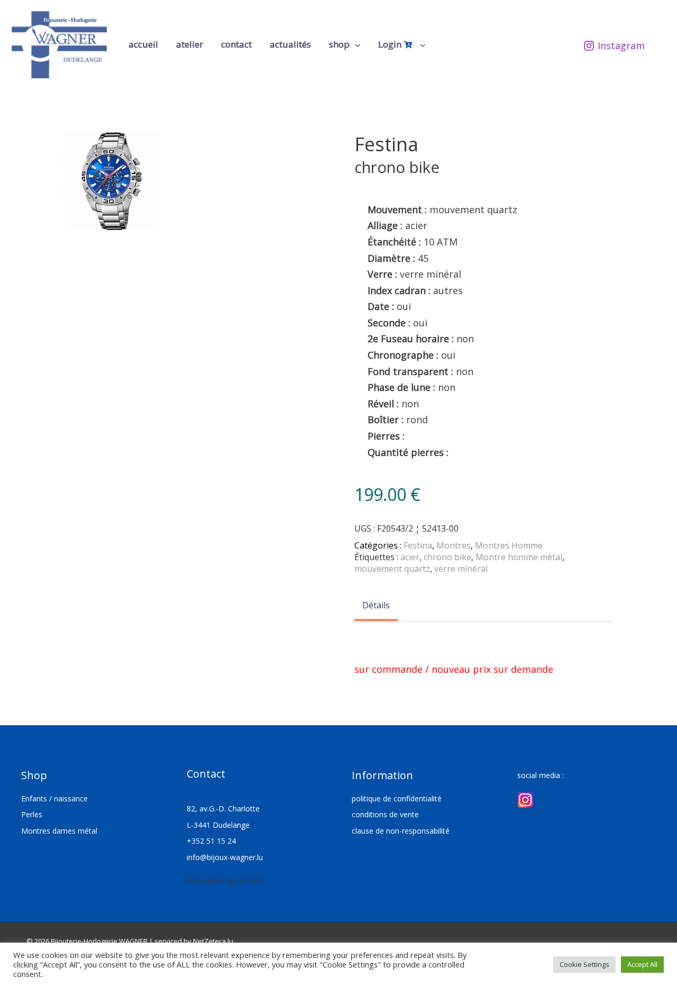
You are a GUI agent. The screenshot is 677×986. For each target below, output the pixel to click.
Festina (418, 545)
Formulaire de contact (224, 880)
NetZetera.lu (213, 941)
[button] (355, 44)
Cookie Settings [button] (584, 964)
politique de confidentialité (397, 798)
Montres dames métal (59, 831)
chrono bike (447, 557)
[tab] (376, 606)
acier (409, 557)
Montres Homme (509, 545)
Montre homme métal (518, 557)
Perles (31, 814)
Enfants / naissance (54, 798)
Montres (453, 545)
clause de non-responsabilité (401, 831)
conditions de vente (385, 814)
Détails (376, 605)
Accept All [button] (642, 964)
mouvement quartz (392, 568)
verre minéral (461, 568)
